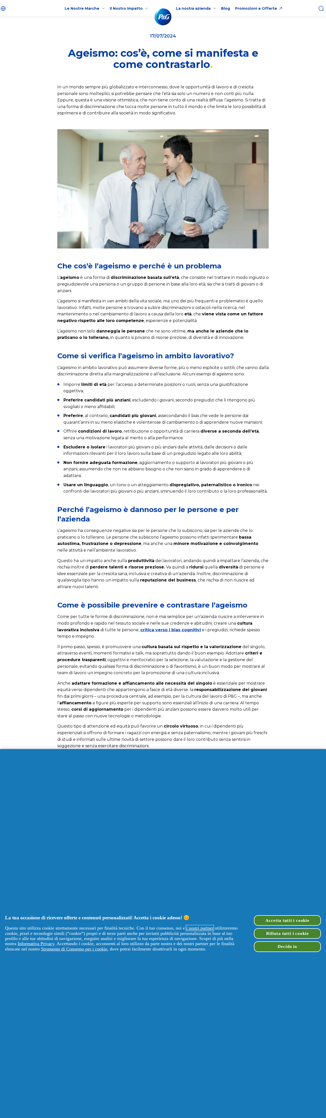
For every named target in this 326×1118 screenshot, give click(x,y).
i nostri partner (199, 928)
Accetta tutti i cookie (287, 920)
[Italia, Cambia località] (4, 8)
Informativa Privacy (36, 943)
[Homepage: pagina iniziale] (163, 16)
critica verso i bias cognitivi (170, 629)
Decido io (287, 946)
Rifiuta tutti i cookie (287, 933)
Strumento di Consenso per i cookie (74, 949)
